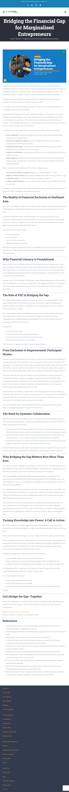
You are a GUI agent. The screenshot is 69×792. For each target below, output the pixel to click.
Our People (6, 692)
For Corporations (8, 715)
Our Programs (7, 701)
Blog (4, 776)
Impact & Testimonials (9, 732)
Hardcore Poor (7, 736)
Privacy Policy (7, 785)
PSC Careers (6, 772)
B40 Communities (8, 754)
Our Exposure (7, 697)
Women (5, 746)
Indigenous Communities (10, 750)
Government (7, 727)
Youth (4, 762)
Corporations (7, 723)
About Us (5, 688)
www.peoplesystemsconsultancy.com (17, 612)
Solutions (5, 705)
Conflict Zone (7, 758)
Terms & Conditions (9, 781)
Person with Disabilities (10, 741)
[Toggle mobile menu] (65, 12)
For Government (8, 709)
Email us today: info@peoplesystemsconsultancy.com (34, 1)
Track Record (7, 719)
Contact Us (6, 768)
